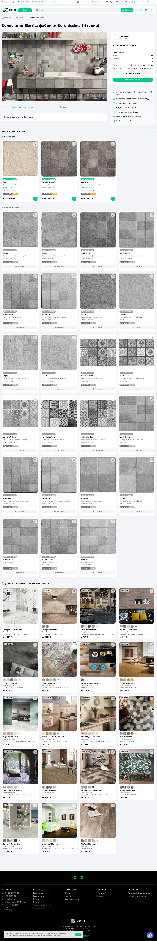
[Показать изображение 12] (80, 96)
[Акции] (141, 10)
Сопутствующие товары (42, 905)
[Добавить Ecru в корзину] (35, 198)
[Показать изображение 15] (99, 96)
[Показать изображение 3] (20, 96)
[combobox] (78, 10)
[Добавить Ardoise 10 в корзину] (113, 198)
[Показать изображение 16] (106, 96)
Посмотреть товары (132, 80)
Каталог (68, 893)
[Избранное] (146, 10)
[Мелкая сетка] (154, 131)
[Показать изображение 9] (60, 96)
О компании (100, 893)
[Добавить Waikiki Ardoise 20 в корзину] (74, 198)
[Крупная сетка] (151, 131)
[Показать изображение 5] (33, 96)
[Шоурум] (136, 10)
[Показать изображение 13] (86, 96)
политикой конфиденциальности (49, 936)
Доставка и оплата (72, 899)
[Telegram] (75, 877)
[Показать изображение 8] (53, 96)
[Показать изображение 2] (13, 96)
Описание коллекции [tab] (22, 107)
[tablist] (43, 107)
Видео (95, 99)
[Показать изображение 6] (40, 96)
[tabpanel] (54, 117)
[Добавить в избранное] (35, 144)
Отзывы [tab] (63, 107)
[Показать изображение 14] (93, 96)
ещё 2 (150, 68)
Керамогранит (38, 896)
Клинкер (36, 899)
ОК (78, 934)
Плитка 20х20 (132, 68)
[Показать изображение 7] (46, 96)
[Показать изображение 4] (27, 96)
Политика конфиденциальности (140, 893)
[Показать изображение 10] (66, 96)
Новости (68, 896)
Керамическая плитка (41, 893)
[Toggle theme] (151, 10)
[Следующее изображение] (103, 66)
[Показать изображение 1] (7, 96)
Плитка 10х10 (143, 68)
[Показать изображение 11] (73, 96)
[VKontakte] (81, 877)
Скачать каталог (134, 73)
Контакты (99, 896)
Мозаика (36, 902)
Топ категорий (38, 908)
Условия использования (137, 896)
